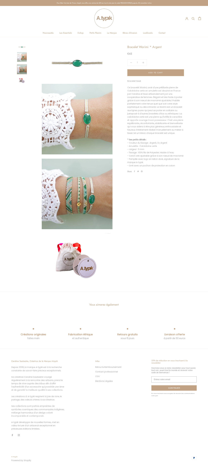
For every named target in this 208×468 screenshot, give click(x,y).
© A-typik (14, 457)
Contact (162, 32)
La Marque (112, 32)
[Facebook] (134, 171)
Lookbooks (148, 32)
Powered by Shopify (21, 460)
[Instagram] (19, 435)
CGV (97, 376)
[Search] (193, 18)
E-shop (81, 32)
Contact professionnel (106, 371)
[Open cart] (199, 18)
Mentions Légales (104, 381)
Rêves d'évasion (130, 32)
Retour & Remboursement (108, 367)
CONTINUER (174, 388)
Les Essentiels (65, 32)
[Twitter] (138, 171)
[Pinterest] (142, 171)
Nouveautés (48, 32)
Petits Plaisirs (95, 32)
